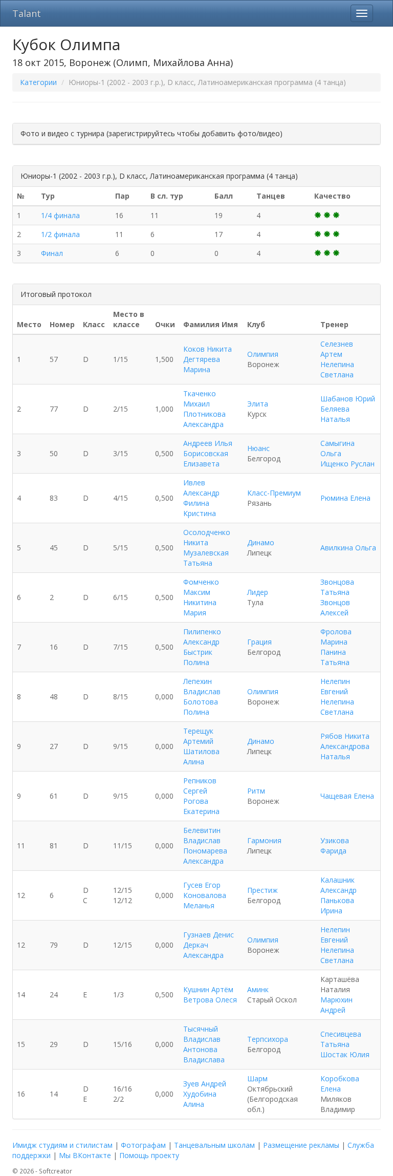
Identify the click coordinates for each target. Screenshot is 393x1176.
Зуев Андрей (204, 1083)
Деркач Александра (203, 950)
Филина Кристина (199, 508)
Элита (257, 404)
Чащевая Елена (347, 796)
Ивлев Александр (201, 488)
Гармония (264, 840)
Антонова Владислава (204, 1054)
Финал (52, 253)
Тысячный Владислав (202, 1034)
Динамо (260, 542)
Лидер (257, 592)
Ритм (256, 791)
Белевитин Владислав (202, 835)
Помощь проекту (149, 1155)
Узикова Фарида (334, 846)
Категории (38, 82)
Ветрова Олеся (210, 999)
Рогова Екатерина (201, 806)
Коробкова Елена (339, 1084)
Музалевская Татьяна (206, 558)
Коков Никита (207, 349)
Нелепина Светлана (337, 369)
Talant (26, 13)
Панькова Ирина (337, 905)
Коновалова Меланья (204, 900)
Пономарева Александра (205, 856)
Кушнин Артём (208, 989)
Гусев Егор (202, 885)
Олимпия (262, 354)
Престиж (262, 890)
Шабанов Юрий (347, 398)
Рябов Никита (344, 736)
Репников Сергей (199, 786)
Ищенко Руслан (347, 463)
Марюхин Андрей (336, 1005)
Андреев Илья (207, 443)
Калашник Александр (338, 885)
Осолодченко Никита (206, 537)
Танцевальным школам (214, 1145)
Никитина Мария (199, 607)
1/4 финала (60, 215)
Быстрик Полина (197, 657)
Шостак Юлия (344, 1054)
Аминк (258, 989)
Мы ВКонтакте (85, 1155)
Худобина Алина (199, 1099)
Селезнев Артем (336, 349)
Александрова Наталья (344, 751)
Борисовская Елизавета (205, 458)
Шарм (257, 1078)
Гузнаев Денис (208, 934)
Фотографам (143, 1145)
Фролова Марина (336, 637)
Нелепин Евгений (335, 686)
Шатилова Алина (201, 756)
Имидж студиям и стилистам (62, 1145)
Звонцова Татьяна (337, 587)
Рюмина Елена (345, 498)
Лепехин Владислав (202, 686)
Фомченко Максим (201, 587)
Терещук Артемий (198, 736)
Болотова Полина (200, 707)
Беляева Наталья (335, 414)
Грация (259, 642)
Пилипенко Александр (202, 637)
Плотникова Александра (204, 419)
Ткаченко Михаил (199, 399)
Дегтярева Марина (201, 364)
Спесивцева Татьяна (340, 1039)
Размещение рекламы (301, 1145)
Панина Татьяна (335, 657)
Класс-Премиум (274, 493)
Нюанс (258, 448)
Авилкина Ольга (348, 547)
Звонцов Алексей (335, 607)
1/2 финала (60, 234)
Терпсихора (267, 1039)
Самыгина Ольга (337, 448)
